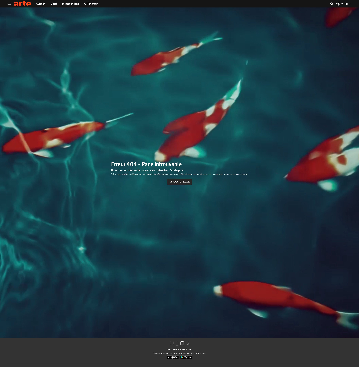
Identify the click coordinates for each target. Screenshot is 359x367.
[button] (302, 4)
